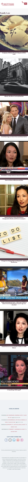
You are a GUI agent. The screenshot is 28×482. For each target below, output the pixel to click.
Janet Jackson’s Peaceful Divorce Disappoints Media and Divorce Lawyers (14, 218)
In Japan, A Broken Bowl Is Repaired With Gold (14, 53)
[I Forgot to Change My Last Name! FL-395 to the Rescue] (14, 241)
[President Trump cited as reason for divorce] (14, 158)
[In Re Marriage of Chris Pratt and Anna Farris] (14, 118)
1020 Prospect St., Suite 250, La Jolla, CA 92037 (15, 424)
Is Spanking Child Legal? (14, 390)
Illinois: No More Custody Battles (14, 96)
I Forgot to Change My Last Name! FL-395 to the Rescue (14, 261)
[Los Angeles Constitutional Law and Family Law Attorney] (7, 4)
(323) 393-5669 (12, 422)
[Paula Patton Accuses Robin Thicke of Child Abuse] (14, 327)
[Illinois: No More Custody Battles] (14, 77)
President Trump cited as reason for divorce (14, 175)
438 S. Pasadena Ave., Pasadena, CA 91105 (14, 415)
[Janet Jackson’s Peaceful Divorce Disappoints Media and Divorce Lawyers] (14, 201)
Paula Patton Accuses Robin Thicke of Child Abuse (14, 347)
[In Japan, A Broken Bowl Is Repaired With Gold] (14, 33)
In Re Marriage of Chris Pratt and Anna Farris (14, 136)
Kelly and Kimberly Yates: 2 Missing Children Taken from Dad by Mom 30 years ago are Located (14, 304)
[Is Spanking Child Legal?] (14, 370)
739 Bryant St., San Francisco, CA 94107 (17, 429)
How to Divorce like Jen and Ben (14, 180)
